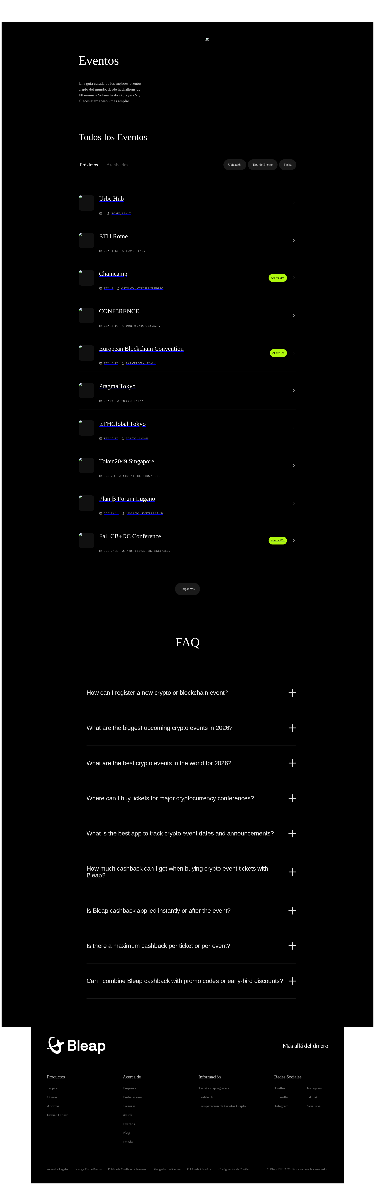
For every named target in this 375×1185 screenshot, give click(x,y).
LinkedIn (281, 1097)
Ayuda (127, 1115)
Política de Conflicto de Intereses (127, 1169)
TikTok (312, 1097)
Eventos (129, 1124)
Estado (128, 1142)
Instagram (314, 1088)
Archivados (117, 164)
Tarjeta (52, 1088)
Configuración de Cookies (234, 1169)
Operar (52, 1097)
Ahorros (53, 1106)
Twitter (279, 1088)
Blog (126, 1133)
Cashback (205, 1097)
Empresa (129, 1088)
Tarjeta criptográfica (213, 1088)
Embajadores (133, 1097)
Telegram (281, 1106)
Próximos (89, 164)
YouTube (313, 1106)
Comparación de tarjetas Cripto (222, 1106)
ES (336, 5)
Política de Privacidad (199, 1169)
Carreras (129, 1106)
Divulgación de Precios (88, 1169)
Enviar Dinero (57, 1115)
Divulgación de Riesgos (167, 1169)
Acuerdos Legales (57, 1169)
